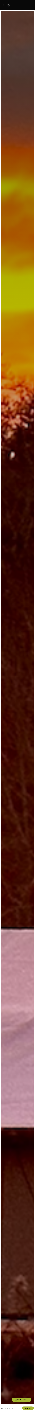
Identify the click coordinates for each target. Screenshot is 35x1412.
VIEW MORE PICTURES (22, 1400)
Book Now (28, 1408)
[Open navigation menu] (31, 5)
